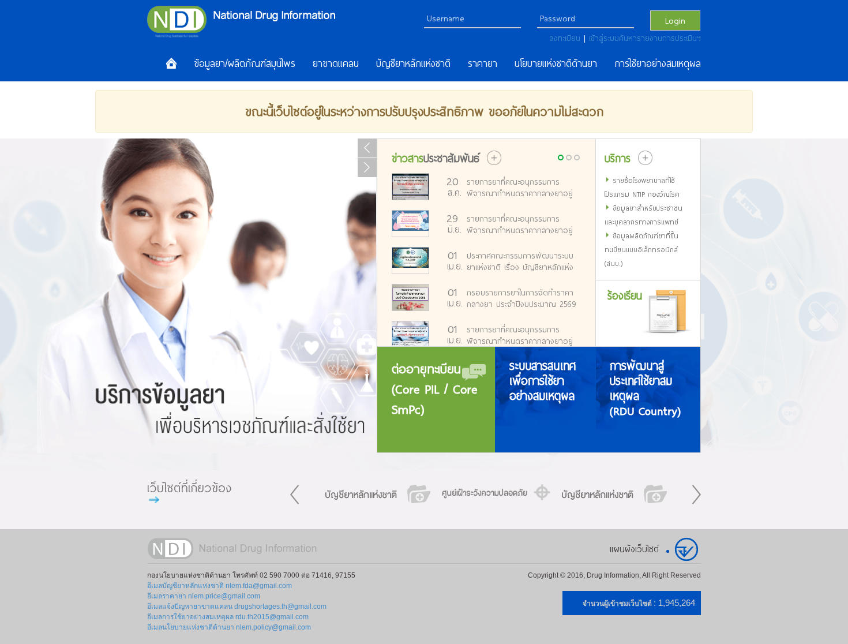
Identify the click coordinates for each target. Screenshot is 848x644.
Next (367, 167)
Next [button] (696, 494)
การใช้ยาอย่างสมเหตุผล (657, 63)
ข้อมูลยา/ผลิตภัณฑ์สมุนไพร (244, 63)
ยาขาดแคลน (336, 63)
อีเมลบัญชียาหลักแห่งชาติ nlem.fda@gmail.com (219, 586)
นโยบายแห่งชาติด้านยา (556, 63)
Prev (367, 148)
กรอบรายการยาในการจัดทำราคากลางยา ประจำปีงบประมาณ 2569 (521, 298)
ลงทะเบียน (566, 38)
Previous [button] (294, 494)
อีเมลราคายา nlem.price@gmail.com (203, 596)
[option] (378, 494)
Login (675, 20)
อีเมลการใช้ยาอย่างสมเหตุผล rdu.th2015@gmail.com (228, 617)
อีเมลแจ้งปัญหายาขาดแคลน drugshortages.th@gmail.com (237, 606)
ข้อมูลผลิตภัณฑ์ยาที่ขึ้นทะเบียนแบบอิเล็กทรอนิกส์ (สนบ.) (641, 249)
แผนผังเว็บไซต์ (634, 548)
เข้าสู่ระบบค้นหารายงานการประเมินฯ (645, 38)
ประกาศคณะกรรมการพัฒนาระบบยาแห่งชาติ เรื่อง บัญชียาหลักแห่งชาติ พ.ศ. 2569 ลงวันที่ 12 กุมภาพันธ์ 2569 (520, 261)
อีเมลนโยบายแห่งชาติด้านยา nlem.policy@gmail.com (229, 627)
